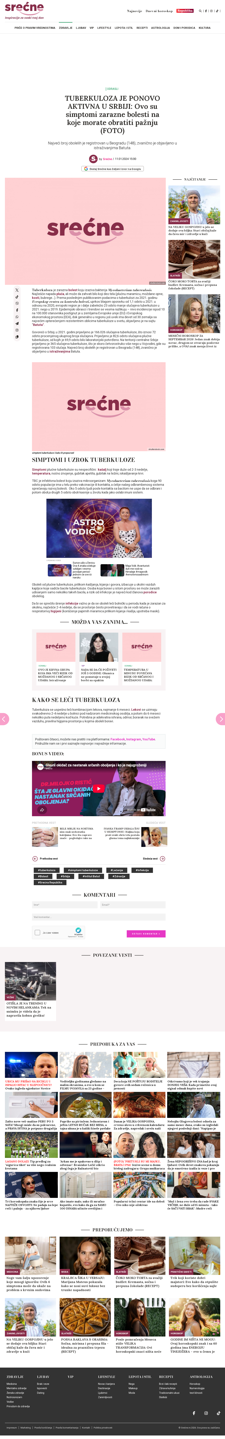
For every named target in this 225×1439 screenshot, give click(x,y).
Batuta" (38, 325)
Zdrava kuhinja (167, 1388)
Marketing (26, 1427)
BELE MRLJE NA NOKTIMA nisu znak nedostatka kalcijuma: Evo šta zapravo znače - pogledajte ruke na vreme (76, 833)
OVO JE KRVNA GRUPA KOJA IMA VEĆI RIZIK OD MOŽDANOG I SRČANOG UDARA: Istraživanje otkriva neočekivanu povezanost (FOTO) (55, 675)
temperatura (41, 473)
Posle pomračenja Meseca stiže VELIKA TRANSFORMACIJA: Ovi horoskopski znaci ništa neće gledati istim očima (138, 1345)
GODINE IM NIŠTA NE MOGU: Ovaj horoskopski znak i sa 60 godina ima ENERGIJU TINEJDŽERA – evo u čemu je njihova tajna (194, 1345)
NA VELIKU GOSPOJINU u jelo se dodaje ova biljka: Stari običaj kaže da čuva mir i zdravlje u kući (192, 230)
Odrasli (112, 89)
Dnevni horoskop (159, 11)
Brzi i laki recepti (168, 1383)
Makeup (133, 1388)
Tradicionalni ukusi (169, 1392)
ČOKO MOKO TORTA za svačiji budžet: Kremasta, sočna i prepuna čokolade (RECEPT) (192, 285)
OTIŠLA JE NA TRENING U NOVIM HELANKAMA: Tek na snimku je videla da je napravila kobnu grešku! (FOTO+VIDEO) (29, 1009)
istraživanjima (60, 351)
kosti (35, 298)
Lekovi (136, 709)
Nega (131, 1383)
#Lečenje (117, 870)
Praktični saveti (181, 1272)
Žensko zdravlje (15, 1392)
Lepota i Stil (140, 1377)
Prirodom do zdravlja (18, 1406)
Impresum (12, 1427)
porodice (150, 592)
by (105, 159)
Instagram (133, 739)
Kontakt (86, 1427)
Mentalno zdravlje (17, 1388)
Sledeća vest (150, 858)
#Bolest (43, 876)
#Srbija (65, 876)
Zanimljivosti (179, 221)
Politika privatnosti (103, 1427)
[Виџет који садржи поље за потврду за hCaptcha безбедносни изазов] (58, 932)
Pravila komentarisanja (67, 1427)
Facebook (118, 739)
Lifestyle (106, 1377)
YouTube (148, 739)
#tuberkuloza (46, 870)
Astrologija (201, 1377)
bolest (73, 290)
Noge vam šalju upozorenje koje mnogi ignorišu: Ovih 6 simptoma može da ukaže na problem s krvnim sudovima (29, 1284)
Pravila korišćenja (43, 1427)
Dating (40, 1392)
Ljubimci (102, 1392)
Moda (64, 1272)
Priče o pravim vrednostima (35, 27)
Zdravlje (15, 1377)
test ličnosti (196, 1392)
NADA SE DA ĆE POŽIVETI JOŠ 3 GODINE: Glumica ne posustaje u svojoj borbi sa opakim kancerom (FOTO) (99, 675)
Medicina (12, 1272)
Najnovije (134, 11)
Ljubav (43, 1377)
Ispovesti (42, 1388)
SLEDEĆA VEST (156, 822)
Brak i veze (43, 1383)
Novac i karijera (106, 1383)
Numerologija (197, 1388)
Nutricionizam (14, 1397)
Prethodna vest (49, 858)
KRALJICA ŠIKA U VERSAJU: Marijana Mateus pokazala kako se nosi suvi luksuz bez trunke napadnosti (83, 1284)
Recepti (166, 1377)
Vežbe (10, 997)
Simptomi (39, 469)
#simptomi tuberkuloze (83, 870)
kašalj (102, 469)
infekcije (72, 603)
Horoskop (176, 330)
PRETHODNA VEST (44, 822)
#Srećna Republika (50, 882)
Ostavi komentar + (146, 934)
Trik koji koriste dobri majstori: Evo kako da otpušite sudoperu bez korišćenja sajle (194, 1282)
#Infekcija (142, 870)
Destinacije (104, 1388)
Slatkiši (175, 275)
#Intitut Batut (91, 876)
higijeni (56, 611)
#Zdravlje (118, 876)
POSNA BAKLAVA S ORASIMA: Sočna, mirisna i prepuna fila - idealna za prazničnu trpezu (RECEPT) (84, 1345)
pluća (60, 294)
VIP (83, 666)
